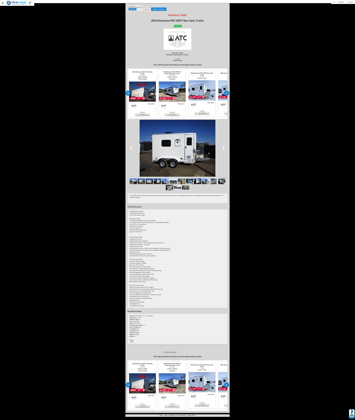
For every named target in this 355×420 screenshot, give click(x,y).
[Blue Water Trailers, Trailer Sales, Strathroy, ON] (352, 414)
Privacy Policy (191, 415)
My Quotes (172, 415)
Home (161, 415)
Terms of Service (181, 415)
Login (165, 415)
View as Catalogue (158, 9)
